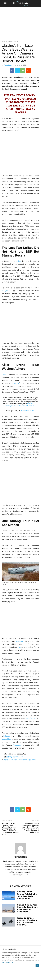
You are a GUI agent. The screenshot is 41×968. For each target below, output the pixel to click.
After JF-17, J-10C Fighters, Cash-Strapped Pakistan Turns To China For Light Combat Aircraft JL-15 (10, 829)
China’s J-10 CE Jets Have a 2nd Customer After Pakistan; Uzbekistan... (27, 908)
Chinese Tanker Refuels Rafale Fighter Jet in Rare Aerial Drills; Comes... (27, 895)
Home (3, 41)
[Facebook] (12, 70)
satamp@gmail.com (14, 757)
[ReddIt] (28, 70)
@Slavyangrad (8, 406)
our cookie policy (8, 962)
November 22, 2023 (28, 411)
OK (37, 965)
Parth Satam (8, 65)
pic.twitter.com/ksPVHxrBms (24, 406)
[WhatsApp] (22, 70)
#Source (30, 404)
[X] (17, 70)
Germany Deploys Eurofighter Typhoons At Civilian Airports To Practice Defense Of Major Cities (30, 828)
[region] (20, 24)
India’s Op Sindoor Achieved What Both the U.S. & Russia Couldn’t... (27, 921)
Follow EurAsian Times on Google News (20, 760)
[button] (5, 3)
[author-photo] (20, 854)
